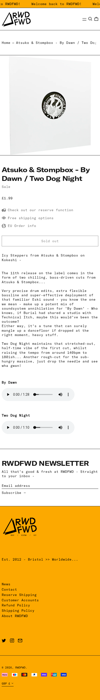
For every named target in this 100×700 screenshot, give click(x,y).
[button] (90, 19)
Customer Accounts (20, 600)
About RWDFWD (15, 616)
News (6, 584)
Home (6, 42)
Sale (6, 187)
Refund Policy (16, 605)
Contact (9, 589)
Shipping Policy (18, 610)
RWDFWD (20, 667)
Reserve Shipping (19, 595)
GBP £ (6, 683)
